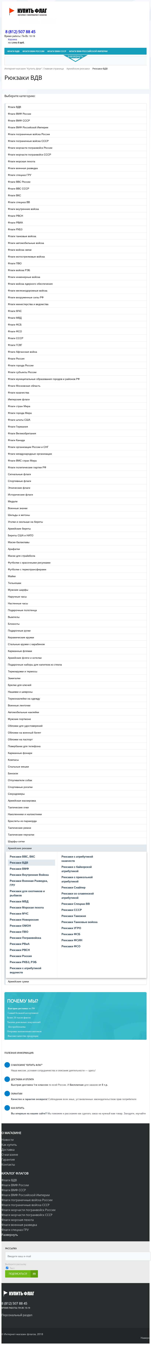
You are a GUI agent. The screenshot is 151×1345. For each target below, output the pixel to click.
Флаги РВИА (15, 222)
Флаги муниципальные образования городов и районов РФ (44, 379)
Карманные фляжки (20, 651)
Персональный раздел (16, 1315)
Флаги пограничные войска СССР (28, 141)
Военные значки (17, 508)
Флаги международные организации (30, 453)
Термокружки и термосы (22, 671)
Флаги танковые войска (22, 236)
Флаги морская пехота (21, 161)
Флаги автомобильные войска (26, 243)
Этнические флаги (19, 487)
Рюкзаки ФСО (71, 946)
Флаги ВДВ (14, 107)
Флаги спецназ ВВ (19, 202)
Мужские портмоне (19, 719)
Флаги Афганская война (22, 351)
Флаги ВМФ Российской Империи (28, 127)
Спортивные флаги (19, 481)
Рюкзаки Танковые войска (79, 922)
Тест (12, 1268)
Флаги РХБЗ (15, 229)
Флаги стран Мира (19, 406)
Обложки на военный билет (24, 732)
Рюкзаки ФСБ (71, 934)
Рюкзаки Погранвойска (25, 938)
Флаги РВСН (15, 215)
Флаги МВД (15, 317)
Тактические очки (18, 807)
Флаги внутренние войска (23, 209)
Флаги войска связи (19, 249)
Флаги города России (21, 365)
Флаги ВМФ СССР (19, 120)
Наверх (145, 1337)
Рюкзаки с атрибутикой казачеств (77, 858)
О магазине (9, 1155)
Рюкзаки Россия (21, 956)
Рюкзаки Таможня (74, 916)
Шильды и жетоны (19, 515)
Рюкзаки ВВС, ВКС (22, 856)
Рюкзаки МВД (19, 901)
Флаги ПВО (15, 263)
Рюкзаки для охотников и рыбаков (27, 893)
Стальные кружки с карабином (26, 644)
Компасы (13, 759)
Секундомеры (16, 793)
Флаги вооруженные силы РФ (26, 297)
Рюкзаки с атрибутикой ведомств (25, 970)
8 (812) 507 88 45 (20, 31)
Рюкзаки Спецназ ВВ (76, 904)
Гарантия (8, 1160)
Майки (12, 576)
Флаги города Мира (20, 413)
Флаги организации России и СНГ (28, 447)
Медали (12, 501)
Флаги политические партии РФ (27, 467)
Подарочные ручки (19, 630)
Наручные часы (17, 596)
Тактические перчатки (21, 834)
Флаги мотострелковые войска (26, 256)
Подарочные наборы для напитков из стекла (35, 664)
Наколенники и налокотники (25, 814)
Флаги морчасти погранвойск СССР (29, 154)
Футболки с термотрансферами (27, 569)
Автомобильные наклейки (23, 712)
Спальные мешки (18, 766)
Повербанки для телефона (24, 746)
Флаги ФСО (15, 331)
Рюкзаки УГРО (71, 928)
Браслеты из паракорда (22, 821)
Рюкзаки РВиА (20, 944)
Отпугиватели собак (20, 780)
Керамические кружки (21, 637)
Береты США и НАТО (20, 535)
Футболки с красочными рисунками (29, 562)
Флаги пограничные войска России (29, 134)
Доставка (8, 1150)
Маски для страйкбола (21, 555)
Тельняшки (14, 583)
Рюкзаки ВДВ (19, 863)
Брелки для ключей (19, 685)
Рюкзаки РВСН (20, 950)
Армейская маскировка (22, 800)
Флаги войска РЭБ (19, 270)
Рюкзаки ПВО (19, 932)
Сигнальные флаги (19, 474)
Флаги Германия (18, 426)
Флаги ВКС (14, 195)
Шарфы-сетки (16, 841)
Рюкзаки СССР (72, 910)
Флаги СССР (15, 338)
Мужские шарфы (18, 589)
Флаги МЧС (15, 311)
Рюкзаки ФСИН (72, 940)
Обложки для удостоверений (25, 725)
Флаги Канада (16, 440)
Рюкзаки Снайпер (73, 887)
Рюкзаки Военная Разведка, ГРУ (29, 883)
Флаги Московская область (24, 385)
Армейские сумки (18, 981)
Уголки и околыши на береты (25, 521)
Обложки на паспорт (20, 739)
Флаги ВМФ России (19, 113)
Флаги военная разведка (23, 168)
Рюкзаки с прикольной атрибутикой (77, 879)
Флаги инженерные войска (24, 277)
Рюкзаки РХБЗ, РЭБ (23, 962)
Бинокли (13, 773)
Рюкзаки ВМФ (19, 869)
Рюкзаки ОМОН (20, 926)
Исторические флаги (20, 494)
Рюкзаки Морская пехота (27, 907)
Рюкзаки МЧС (19, 913)
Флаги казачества (18, 392)
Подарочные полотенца (22, 610)
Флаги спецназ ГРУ (19, 175)
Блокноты (14, 623)
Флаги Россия (16, 358)
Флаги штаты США (19, 419)
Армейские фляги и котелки (25, 657)
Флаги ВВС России (19, 181)
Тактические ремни (19, 827)
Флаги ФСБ (15, 324)
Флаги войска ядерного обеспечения (30, 283)
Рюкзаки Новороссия (24, 919)
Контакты (8, 1164)
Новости (7, 1140)
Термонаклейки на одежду (24, 698)
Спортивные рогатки (20, 787)
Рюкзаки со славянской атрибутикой (78, 895)
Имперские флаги (19, 399)
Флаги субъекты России (22, 372)
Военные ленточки (19, 705)
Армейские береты (19, 528)
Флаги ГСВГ (15, 345)
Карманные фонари (20, 753)
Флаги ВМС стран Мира (22, 460)
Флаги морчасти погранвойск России (30, 147)
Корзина (12, 39)
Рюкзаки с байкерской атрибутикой (77, 869)
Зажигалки (14, 678)
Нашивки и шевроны (20, 691)
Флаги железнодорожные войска (27, 290)
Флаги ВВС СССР (18, 188)
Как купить (9, 1145)
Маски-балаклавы (18, 542)
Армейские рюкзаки (20, 848)
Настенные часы (18, 603)
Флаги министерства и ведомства (28, 304)
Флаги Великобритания (22, 433)
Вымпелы (14, 617)
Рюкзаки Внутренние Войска (29, 875)
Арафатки (14, 549)
